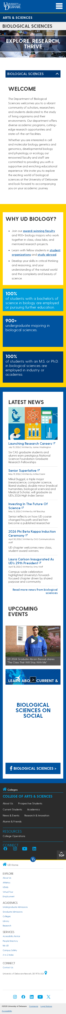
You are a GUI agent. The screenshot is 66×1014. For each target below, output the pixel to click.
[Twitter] (48, 998)
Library (6, 921)
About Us (8, 803)
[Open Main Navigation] (59, 6)
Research (7, 925)
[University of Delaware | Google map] (46, 973)
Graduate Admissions (13, 912)
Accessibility (7, 1011)
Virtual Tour (8, 892)
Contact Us (8, 967)
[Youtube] (40, 998)
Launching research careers (30, 443)
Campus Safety (10, 950)
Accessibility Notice (11, 936)
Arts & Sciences (17, 17)
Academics (33, 809)
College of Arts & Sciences (27, 796)
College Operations (14, 836)
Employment (8, 896)
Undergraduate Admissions (15, 907)
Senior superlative (22, 470)
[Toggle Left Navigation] (57, 74)
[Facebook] (23, 998)
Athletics (6, 882)
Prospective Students (30, 803)
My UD (6, 945)
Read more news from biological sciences (35, 591)
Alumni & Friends (12, 821)
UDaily (5, 887)
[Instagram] (15, 998)
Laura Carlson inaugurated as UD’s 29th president (31, 561)
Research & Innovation (36, 815)
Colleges (7, 916)
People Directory (10, 941)
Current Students (12, 809)
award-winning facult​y (39, 230)
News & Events (11, 815)
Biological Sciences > (34, 768)
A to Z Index (8, 955)
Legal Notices (46, 1006)
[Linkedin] (31, 998)
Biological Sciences (25, 74)
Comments (33, 1006)
